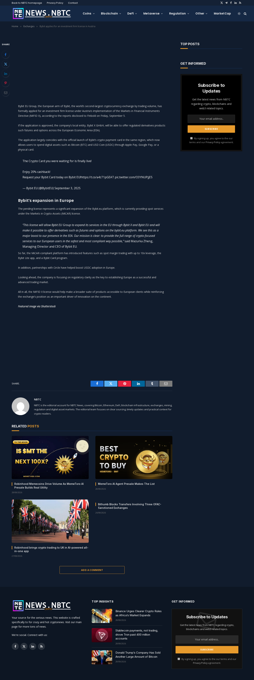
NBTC (37, 399)
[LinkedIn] (5, 73)
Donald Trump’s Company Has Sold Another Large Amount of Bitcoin (137, 654)
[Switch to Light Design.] (239, 13)
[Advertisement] (92, 68)
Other (199, 13)
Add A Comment (92, 570)
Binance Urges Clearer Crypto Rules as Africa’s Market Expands (138, 613)
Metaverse (151, 13)
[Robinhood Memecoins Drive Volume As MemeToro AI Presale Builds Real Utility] (50, 457)
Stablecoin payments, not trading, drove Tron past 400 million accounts (136, 634)
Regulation (177, 13)
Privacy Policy (55, 3)
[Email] (5, 92)
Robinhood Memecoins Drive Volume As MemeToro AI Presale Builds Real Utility (49, 485)
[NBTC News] (44, 13)
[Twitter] (5, 64)
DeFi (130, 13)
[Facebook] (5, 54)
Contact (73, 3)
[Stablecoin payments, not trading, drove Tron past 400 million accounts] (102, 635)
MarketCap (222, 13)
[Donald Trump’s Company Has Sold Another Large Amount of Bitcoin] (102, 657)
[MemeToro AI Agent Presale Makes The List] (133, 457)
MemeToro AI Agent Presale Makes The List (126, 483)
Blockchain (109, 13)
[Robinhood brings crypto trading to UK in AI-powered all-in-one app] (50, 521)
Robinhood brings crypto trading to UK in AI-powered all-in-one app (51, 549)
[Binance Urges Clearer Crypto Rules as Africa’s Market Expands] (102, 616)
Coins (87, 13)
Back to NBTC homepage (27, 3)
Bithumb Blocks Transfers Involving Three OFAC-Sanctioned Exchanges (129, 506)
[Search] (245, 13)
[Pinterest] (5, 83)
